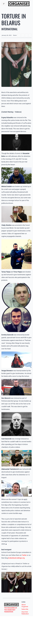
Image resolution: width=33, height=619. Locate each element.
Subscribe (25, 609)
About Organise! (25, 605)
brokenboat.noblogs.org (16, 558)
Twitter (24, 555)
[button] (3, 3)
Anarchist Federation (25, 613)
